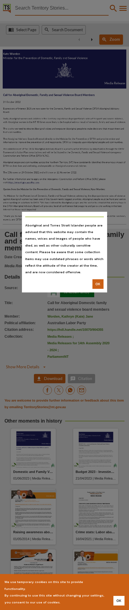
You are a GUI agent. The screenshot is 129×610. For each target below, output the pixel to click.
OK (97, 284)
